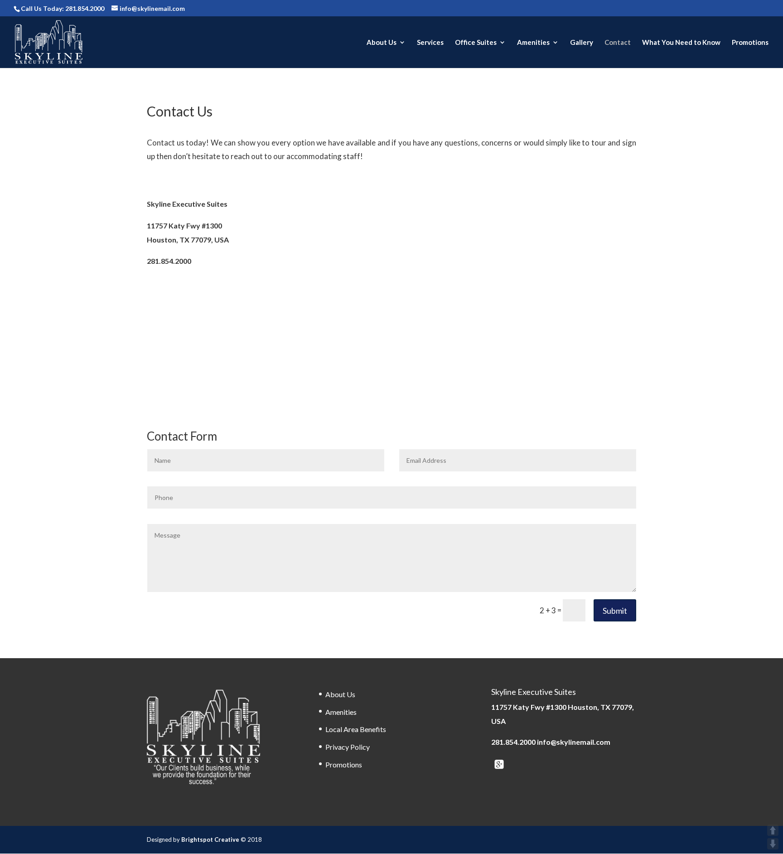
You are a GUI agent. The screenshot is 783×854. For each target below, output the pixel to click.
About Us (381, 42)
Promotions (750, 42)
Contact (617, 42)
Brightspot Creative (211, 839)
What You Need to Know (681, 42)
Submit (615, 611)
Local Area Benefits (355, 729)
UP (772, 830)
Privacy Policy (347, 746)
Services (430, 42)
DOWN (772, 843)
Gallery (581, 42)
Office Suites (476, 42)
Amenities (533, 42)
